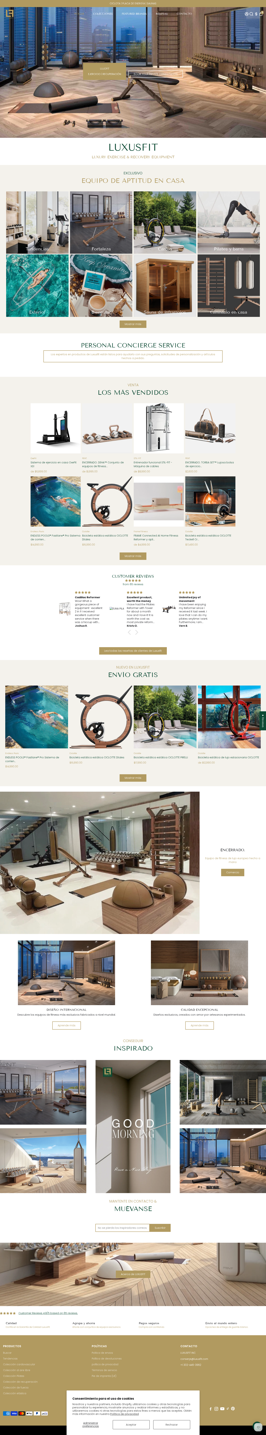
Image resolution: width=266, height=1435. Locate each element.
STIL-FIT (137, 458)
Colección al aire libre (16, 1370)
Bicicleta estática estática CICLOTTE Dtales (105, 537)
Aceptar (131, 1424)
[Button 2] (6, 68)
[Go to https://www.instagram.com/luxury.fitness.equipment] (216, 1409)
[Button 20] (88, 500)
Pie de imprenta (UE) (104, 1376)
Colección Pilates (13, 1376)
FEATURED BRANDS (134, 13)
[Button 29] (125, 716)
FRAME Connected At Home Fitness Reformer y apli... (156, 537)
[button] (33, 1422)
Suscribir (160, 1228)
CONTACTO (184, 13)
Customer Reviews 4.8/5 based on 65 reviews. (48, 1313)
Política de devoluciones (107, 1358)
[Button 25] (229, 500)
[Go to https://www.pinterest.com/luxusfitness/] (233, 1409)
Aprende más (66, 1025)
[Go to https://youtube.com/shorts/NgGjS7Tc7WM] (133, 1126)
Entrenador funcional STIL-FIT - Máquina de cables (153, 464)
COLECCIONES (103, 13)
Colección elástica (14, 1393)
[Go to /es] (9, 14)
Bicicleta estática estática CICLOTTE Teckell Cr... (208, 537)
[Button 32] (204, 716)
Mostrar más (133, 324)
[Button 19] (74, 500)
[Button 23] (177, 500)
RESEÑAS (162, 13)
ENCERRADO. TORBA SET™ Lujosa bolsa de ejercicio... (209, 464)
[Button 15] (177, 427)
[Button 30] (140, 716)
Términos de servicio (104, 1370)
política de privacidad (105, 1364)
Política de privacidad (124, 1414)
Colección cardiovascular (19, 1364)
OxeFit (33, 458)
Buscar (7, 1353)
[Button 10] (37, 427)
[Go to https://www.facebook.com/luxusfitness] (211, 1409)
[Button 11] (74, 427)
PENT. (84, 458)
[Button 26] (11, 716)
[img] (133, 581)
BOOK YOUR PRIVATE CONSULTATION (156, 74)
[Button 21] (125, 500)
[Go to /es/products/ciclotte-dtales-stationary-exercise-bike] (107, 501)
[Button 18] (37, 500)
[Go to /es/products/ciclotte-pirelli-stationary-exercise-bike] (165, 717)
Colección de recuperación (20, 1382)
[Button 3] (259, 68)
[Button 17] (229, 427)
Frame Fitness (141, 531)
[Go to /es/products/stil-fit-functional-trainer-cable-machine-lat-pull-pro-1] (159, 428)
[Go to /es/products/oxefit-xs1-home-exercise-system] (56, 428)
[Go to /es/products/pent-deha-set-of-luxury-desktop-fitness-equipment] (107, 428)
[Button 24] (191, 500)
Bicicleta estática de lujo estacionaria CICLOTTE (228, 757)
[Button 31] (190, 716)
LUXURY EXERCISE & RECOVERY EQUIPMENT (133, 157)
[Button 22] (140, 500)
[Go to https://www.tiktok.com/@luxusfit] (228, 1409)
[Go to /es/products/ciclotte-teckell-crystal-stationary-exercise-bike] (210, 501)
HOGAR (79, 13)
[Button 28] (76, 716)
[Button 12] (88, 427)
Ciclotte (85, 531)
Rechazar (172, 1424)
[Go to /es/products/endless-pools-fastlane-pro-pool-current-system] (56, 501)
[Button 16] (191, 427)
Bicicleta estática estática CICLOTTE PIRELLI (161, 757)
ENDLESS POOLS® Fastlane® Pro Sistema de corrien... (55, 537)
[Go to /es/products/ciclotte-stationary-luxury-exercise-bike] (229, 717)
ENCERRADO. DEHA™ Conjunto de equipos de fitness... (103, 464)
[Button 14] (140, 427)
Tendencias (10, 1358)
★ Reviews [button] (263, 720)
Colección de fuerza (15, 1387)
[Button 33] (254, 716)
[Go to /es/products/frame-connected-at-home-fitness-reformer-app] (159, 501)
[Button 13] (125, 427)
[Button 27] (61, 716)
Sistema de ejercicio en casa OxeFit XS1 (54, 464)
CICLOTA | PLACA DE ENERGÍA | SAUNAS (133, 3)
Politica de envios (102, 1353)
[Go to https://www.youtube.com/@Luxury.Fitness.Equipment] (222, 1409)
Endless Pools (37, 531)
